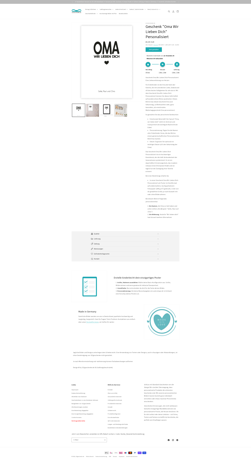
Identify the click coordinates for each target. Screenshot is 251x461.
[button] (91, 9)
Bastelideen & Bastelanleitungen (118, 428)
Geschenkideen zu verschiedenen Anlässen (85, 400)
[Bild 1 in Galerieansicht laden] (78, 110)
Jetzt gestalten (154, 49)
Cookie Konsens (76, 417)
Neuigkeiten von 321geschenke (81, 403)
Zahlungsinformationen (115, 400)
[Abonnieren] (104, 440)
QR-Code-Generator (114, 421)
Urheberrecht (112, 410)
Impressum (75, 390)
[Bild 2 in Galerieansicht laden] (92, 110)
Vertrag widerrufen (78, 421)
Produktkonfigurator (114, 414)
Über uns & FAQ (112, 393)
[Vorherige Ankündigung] (72, 2)
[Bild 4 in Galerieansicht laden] (120, 110)
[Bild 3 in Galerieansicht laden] (106, 110)
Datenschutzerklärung (78, 393)
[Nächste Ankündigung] (179, 2)
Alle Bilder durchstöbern (79, 396)
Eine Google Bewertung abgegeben (82, 414)
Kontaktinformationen (131, 456)
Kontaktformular (92, 322)
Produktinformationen (114, 403)
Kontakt (110, 390)
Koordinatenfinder (113, 417)
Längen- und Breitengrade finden (118, 424)
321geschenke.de (80, 456)
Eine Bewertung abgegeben (80, 410)
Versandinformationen (114, 396)
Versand (155, 45)
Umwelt (110, 407)
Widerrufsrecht (90, 456)
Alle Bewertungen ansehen (80, 407)
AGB (110, 456)
